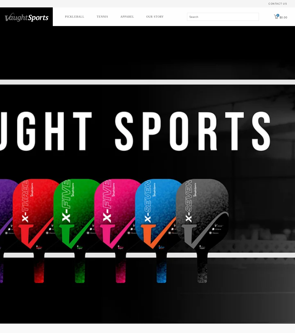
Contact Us (278, 3)
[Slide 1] (147, 175)
